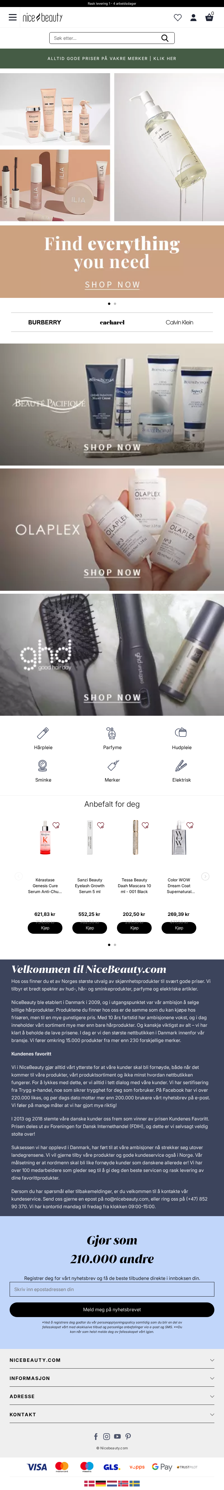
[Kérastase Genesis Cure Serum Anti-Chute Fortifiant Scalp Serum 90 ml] (45, 837)
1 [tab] (109, 945)
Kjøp (45, 927)
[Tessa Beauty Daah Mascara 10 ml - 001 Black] (134, 837)
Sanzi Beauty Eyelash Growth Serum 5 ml (89, 885)
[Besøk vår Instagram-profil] (106, 1438)
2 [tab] (115, 945)
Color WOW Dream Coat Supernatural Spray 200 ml (179, 886)
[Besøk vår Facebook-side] (96, 1438)
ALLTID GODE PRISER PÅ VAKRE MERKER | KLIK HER (112, 58)
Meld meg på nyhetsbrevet (112, 1309)
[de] (101, 1483)
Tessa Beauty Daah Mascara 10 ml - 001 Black (134, 885)
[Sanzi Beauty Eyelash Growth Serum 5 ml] (89, 837)
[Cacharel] (112, 322)
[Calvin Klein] (179, 322)
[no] (124, 1483)
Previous (20, 877)
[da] (90, 1483)
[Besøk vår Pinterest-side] (128, 1438)
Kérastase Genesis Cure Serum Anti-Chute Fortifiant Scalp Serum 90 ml (45, 886)
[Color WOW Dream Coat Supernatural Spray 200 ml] (179, 837)
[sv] (135, 1483)
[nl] (112, 1483)
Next (204, 877)
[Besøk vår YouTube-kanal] (117, 1438)
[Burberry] (44, 322)
